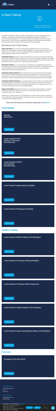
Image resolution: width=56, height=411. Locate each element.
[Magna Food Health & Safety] (8, 6)
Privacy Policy (6, 403)
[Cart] (48, 4)
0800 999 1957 (6, 399)
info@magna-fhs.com (8, 397)
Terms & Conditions (14, 403)
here (48, 102)
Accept (29, 407)
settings (16, 409)
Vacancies (22, 403)
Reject (37, 407)
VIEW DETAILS (9, 129)
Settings (45, 407)
